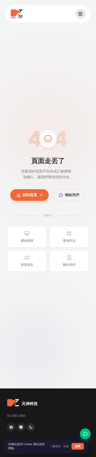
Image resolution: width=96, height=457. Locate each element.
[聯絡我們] (85, 433)
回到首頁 (30, 195)
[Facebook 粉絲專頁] (11, 427)
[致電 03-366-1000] (31, 427)
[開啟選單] (80, 14)
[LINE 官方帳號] (21, 427)
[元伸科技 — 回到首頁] (17, 14)
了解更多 (55, 446)
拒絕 (66, 446)
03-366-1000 (16, 415)
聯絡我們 (72, 195)
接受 (77, 446)
